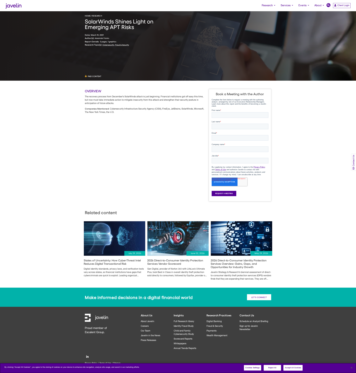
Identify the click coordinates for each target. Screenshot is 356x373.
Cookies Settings (252, 368)
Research (97, 16)
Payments (212, 331)
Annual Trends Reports (185, 348)
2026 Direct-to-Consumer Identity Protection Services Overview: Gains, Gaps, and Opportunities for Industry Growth (239, 264)
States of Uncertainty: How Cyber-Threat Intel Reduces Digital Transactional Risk (112, 262)
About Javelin (147, 321)
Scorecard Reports (183, 339)
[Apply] (342, 10)
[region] (178, 368)
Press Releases (148, 340)
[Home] (13, 6)
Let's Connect (259, 297)
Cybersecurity (108, 45)
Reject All (272, 368)
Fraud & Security (122, 45)
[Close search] (350, 10)
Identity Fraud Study (184, 326)
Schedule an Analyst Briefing (253, 321)
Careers (145, 326)
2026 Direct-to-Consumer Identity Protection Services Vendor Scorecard (175, 262)
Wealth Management (217, 336)
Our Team (145, 331)
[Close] (351, 368)
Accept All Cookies (293, 368)
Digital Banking (214, 321)
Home (88, 16)
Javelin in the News (150, 336)
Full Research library (184, 321)
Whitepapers (180, 344)
